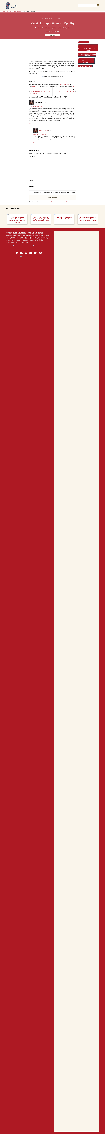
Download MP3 (52, 35)
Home (3, 11)
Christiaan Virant (64, 84)
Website (31, 186)
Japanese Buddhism (17, 11)
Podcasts (9, 11)
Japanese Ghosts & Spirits (60, 28)
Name (31, 174)
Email (31, 180)
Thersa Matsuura (43, 130)
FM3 (73, 86)
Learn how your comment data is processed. (63, 202)
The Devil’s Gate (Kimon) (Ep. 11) (65, 91)
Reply (30, 123)
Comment (32, 156)
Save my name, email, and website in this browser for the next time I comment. (53, 192)
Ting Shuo (35, 86)
